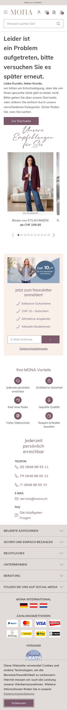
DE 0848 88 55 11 (34, 467)
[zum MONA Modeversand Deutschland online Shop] (24, 605)
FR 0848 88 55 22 (34, 476)
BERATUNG (12, 575)
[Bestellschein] (54, 12)
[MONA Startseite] (21, 12)
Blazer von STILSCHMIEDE (30, 220)
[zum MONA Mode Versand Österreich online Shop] (33, 605)
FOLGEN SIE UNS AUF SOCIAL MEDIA (31, 587)
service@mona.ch (34, 499)
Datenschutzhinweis (34, 348)
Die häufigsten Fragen (31, 515)
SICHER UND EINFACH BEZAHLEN (28, 542)
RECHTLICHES (14, 553)
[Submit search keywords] (58, 23)
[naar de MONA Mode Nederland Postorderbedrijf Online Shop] (43, 605)
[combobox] (33, 23)
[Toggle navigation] (5, 12)
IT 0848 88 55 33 (33, 485)
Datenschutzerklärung (19, 693)
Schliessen (19, 703)
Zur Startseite (21, 121)
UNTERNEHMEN (15, 564)
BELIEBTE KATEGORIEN (21, 530)
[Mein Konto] (39, 12)
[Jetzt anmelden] (51, 339)
